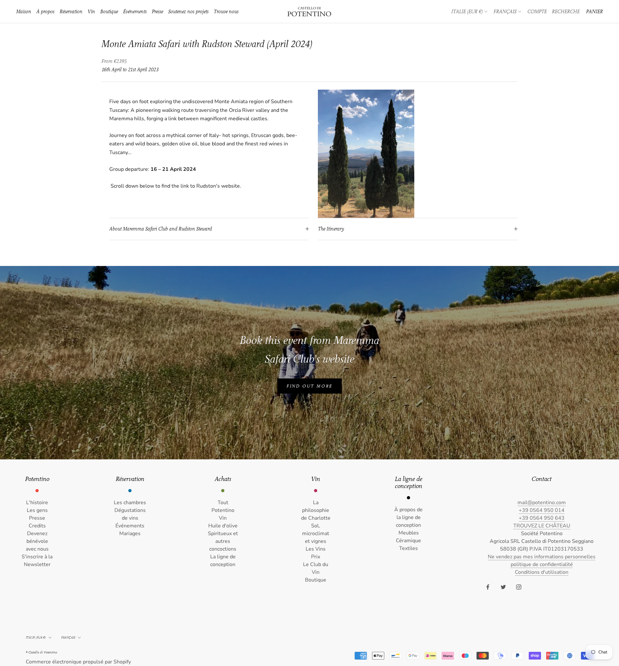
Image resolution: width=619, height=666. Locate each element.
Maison (23, 12)
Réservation (71, 12)
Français (505, 12)
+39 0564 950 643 (542, 518)
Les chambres (130, 502)
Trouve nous (226, 12)
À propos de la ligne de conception (408, 517)
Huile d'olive (223, 525)
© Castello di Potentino (41, 652)
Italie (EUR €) (467, 12)
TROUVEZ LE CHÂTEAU (541, 525)
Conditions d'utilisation (541, 572)
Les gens (37, 510)
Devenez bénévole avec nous (37, 541)
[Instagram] (518, 587)
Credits (37, 525)
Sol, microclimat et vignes (315, 533)
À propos (45, 12)
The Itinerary (331, 229)
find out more (309, 386)
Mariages (130, 533)
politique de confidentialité (542, 564)
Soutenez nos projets (188, 12)
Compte (537, 12)
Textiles (408, 548)
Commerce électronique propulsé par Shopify (78, 661)
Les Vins (316, 549)
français (68, 638)
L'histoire (37, 502)
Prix (315, 556)
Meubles (408, 532)
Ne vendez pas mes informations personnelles (541, 556)
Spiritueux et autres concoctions (223, 541)
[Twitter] (503, 587)
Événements (135, 12)
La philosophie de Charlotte (315, 510)
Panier (594, 12)
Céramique (408, 540)
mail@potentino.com (541, 502)
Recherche (566, 12)
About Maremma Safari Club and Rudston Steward (160, 229)
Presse (157, 12)
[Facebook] (487, 587)
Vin (91, 12)
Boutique (109, 12)
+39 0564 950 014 (542, 510)
